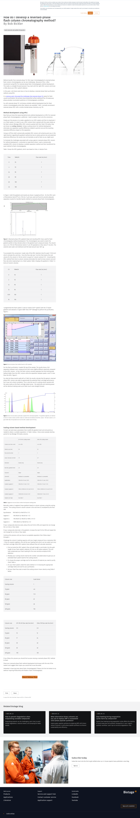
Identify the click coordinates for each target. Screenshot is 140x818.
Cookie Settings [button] (84, 13)
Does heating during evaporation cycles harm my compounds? (108, 718)
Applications (8, 797)
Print (6, 693)
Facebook (75, 797)
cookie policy (46, 6)
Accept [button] (90, 13)
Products (7, 794)
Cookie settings (10, 813)
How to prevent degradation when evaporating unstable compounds (17, 718)
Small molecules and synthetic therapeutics (14, 30)
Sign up (76, 765)
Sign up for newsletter (129, 806)
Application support (45, 800)
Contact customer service (47, 797)
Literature (7, 800)
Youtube (75, 800)
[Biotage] (128, 793)
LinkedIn (75, 794)
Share (15, 693)
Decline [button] (96, 13)
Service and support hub (47, 794)
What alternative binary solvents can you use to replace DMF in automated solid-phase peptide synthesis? (64, 719)
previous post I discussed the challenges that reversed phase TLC (25, 96)
